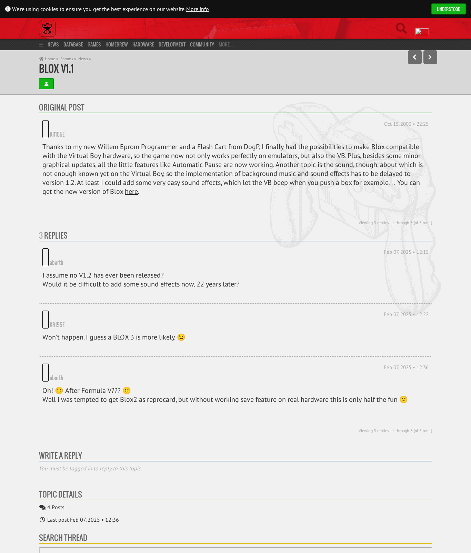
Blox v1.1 (56, 68)
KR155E (83, 124)
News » (84, 58)
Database (73, 44)
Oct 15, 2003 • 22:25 (406, 124)
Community (202, 44)
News (53, 44)
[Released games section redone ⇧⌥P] (415, 57)
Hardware (143, 44)
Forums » (68, 58)
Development (172, 44)
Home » (51, 58)
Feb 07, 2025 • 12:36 (406, 338)
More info (197, 9)
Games (94, 44)
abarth (56, 243)
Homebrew (117, 44)
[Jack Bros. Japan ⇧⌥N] (430, 57)
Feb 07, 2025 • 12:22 (406, 294)
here (131, 182)
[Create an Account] (46, 83)
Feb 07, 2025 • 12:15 (406, 242)
